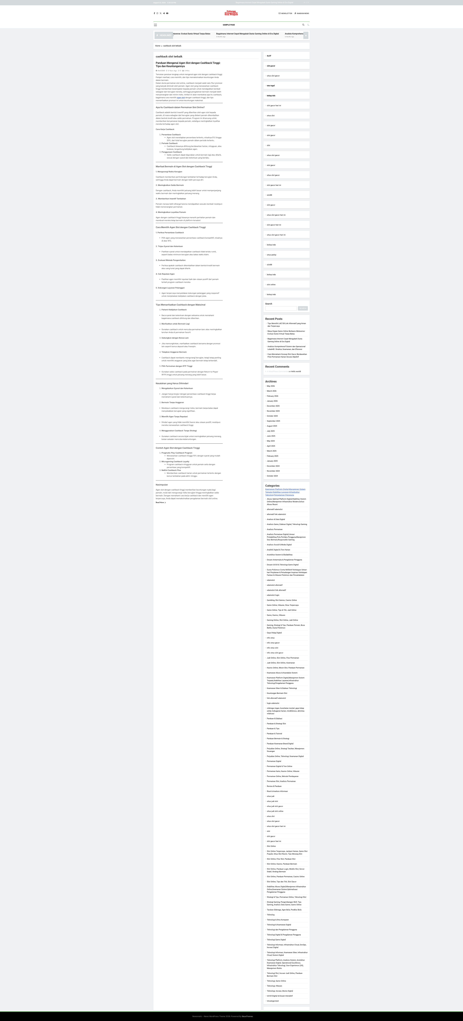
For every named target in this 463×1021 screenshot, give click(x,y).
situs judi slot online (275, 811)
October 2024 (272, 476)
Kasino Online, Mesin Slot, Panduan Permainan (285, 668)
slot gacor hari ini (274, 105)
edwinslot (271, 580)
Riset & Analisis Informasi (277, 791)
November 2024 (273, 471)
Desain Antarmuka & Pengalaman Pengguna (284, 560)
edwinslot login (273, 595)
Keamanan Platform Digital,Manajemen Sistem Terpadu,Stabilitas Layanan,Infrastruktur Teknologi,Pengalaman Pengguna (285, 492)
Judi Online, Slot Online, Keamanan (281, 663)
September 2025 (273, 421)
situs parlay (271, 255)
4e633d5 (161, 70)
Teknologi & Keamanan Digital (279, 925)
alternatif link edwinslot (276, 514)
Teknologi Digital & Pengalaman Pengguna (284, 935)
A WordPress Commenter (277, 371)
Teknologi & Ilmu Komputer (278, 920)
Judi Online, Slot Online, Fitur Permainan (283, 658)
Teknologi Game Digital (276, 940)
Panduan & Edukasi (274, 718)
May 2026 (271, 386)
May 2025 (271, 441)
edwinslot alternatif (275, 585)
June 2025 (271, 436)
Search (268, 303)
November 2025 (273, 411)
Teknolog (270, 915)
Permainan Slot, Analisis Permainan (281, 781)
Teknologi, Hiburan (274, 986)
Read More (160, 502)
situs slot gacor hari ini (276, 215)
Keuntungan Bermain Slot (277, 693)
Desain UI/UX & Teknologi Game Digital (283, 565)
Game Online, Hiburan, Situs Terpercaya (283, 605)
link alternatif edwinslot (276, 698)
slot (268, 145)
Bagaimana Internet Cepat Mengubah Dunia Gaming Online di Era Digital (183, 34)
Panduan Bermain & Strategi (278, 738)
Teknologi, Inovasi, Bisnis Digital (280, 991)
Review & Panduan (274, 786)
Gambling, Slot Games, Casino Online (282, 600)
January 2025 (272, 461)
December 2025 (273, 406)
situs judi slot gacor (275, 806)
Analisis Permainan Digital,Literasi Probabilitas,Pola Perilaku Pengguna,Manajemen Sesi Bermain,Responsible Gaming (286, 537)
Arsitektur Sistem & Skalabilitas (280, 555)
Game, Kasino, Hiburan (276, 615)
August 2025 (272, 426)
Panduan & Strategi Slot (276, 724)
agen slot (181, 97)
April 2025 (271, 446)
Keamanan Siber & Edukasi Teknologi (282, 688)
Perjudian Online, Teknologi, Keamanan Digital (285, 756)
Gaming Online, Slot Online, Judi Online (282, 620)
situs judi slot (272, 801)
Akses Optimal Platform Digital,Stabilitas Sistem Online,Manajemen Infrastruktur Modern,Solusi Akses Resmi (286, 501)
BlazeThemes (247, 1016)
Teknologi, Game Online (276, 981)
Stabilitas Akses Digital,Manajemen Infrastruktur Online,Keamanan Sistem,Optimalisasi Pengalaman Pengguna (286, 889)
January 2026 (272, 401)
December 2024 (273, 466)
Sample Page (229, 25)
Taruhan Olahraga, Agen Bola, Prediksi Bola (284, 910)
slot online (271, 285)
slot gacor (271, 125)
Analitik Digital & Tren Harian (278, 550)
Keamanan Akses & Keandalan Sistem (282, 673)
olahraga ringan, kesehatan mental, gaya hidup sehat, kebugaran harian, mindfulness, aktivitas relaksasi (285, 711)
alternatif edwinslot (275, 509)
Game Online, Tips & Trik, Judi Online (281, 610)
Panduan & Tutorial (274, 734)
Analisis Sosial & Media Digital (279, 545)
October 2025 (272, 416)
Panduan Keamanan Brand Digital (280, 744)
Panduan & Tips (273, 728)
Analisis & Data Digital (276, 519)
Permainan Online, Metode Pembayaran (282, 776)
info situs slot (272, 648)
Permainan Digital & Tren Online (279, 766)
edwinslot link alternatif (276, 590)
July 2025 (271, 431)
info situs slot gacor (275, 653)
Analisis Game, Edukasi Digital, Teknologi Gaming (287, 524)
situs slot (271, 115)
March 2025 (271, 451)
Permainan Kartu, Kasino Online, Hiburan (283, 771)
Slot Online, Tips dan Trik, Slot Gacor (281, 882)
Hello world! (296, 371)
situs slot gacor (273, 76)
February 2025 (272, 456)
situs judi (270, 796)
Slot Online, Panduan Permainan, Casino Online (286, 877)
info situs (271, 638)
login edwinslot (273, 703)
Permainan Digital (274, 761)
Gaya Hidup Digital (274, 633)
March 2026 (271, 391)
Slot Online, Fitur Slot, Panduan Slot (281, 859)
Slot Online (271, 846)
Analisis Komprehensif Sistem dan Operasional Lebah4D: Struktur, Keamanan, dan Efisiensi (256, 3)
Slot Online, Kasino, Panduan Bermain (282, 864)
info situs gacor (273, 643)
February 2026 (272, 396)
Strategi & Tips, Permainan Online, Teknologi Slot (286, 897)
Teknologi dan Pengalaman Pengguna (282, 930)
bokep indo (271, 245)
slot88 (269, 195)
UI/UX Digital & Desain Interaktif (280, 996)
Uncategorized (273, 1001)
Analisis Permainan (275, 529)
